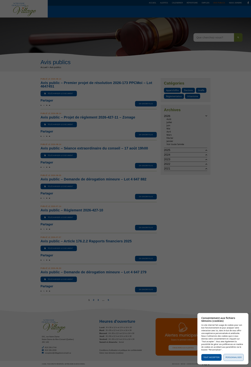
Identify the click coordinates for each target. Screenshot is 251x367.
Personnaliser (234, 357)
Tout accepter (211, 357)
